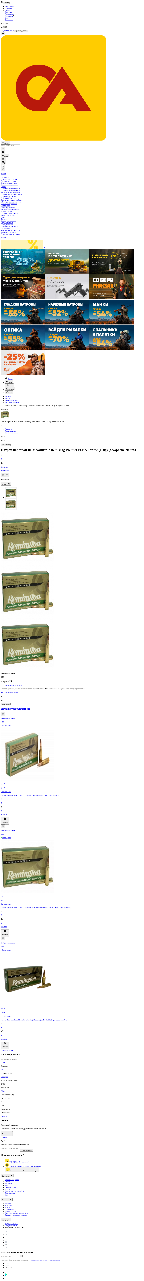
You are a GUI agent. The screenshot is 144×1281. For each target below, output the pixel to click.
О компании (5, 1200)
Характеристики (11, 431)
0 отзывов (8, 429)
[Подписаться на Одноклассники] (6, 1240)
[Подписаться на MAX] (6, 1242)
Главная (10, 379)
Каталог (6, 143)
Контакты (5, 1220)
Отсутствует (6, 444)
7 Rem (3, 1091)
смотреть (25, 708)
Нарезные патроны (12, 402)
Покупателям (6, 1176)
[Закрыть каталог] (3, 169)
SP (2, 1070)
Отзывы (4, 1116)
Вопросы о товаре (11, 433)
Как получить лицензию (9, 692)
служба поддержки (21, 31)
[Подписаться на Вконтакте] (6, 1232)
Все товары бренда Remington (11, 685)
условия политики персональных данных (45, 1260)
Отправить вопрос (26, 1150)
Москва (6, 2)
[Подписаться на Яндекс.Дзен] (6, 1237)
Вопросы (4, 1137)
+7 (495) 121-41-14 (7, 31)
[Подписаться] (21, 1256)
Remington (4, 1077)
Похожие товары (10, 708)
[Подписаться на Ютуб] (6, 1245)
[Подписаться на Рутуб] (6, 1248)
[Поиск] (3, 148)
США (3, 1062)
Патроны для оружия (12, 400)
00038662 (5, 484)
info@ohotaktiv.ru (11, 1226)
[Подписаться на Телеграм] (6, 1235)
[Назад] (3, 33)
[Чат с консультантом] (3, 166)
